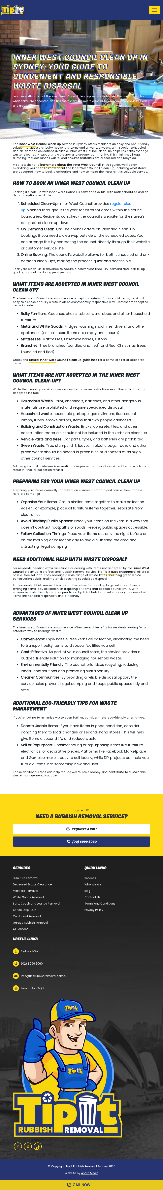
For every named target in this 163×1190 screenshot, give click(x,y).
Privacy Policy (93, 910)
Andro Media (89, 1173)
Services (90, 878)
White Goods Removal (28, 897)
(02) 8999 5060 (84, 841)
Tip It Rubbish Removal (119, 572)
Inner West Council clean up (40, 144)
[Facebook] (18, 1146)
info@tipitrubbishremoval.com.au (44, 976)
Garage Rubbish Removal (30, 923)
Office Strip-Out (24, 910)
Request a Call (84, 829)
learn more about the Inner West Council (70, 165)
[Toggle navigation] (154, 10)
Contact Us (92, 897)
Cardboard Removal (27, 916)
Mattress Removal (25, 891)
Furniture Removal (25, 878)
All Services (20, 929)
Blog (87, 891)
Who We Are (93, 884)
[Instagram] (28, 1146)
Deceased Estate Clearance (32, 884)
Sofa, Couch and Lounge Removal (36, 904)
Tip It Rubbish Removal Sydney (87, 1166)
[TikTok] (38, 1147)
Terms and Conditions (99, 904)
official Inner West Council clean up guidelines (63, 360)
